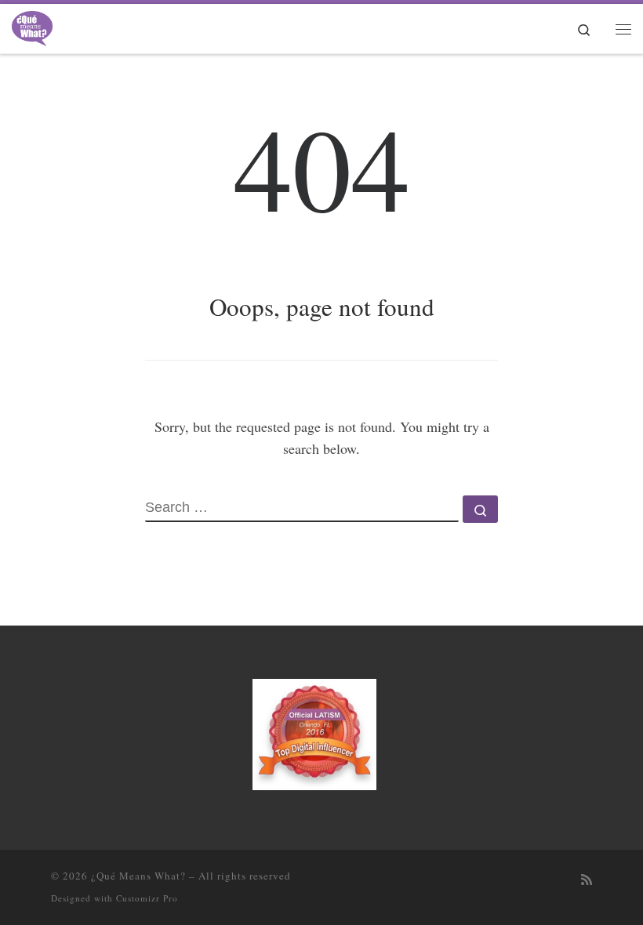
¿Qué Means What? (138, 876)
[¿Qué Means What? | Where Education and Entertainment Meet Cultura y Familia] (32, 26)
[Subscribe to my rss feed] (586, 880)
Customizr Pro (147, 898)
